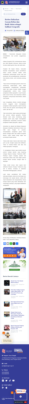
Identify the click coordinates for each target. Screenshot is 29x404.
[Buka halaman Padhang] (7, 335)
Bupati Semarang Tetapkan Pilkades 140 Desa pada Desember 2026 (17, 327)
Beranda (6, 8)
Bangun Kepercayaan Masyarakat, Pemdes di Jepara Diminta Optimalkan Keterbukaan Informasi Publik (17, 315)
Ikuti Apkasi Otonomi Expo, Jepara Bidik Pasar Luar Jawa (17, 303)
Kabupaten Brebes (8, 10)
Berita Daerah (18, 8)
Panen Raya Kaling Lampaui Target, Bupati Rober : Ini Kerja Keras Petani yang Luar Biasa (18, 292)
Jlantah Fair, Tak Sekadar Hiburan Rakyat (17, 281)
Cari (23, 14)
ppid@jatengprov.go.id (8, 365)
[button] (27, 33)
